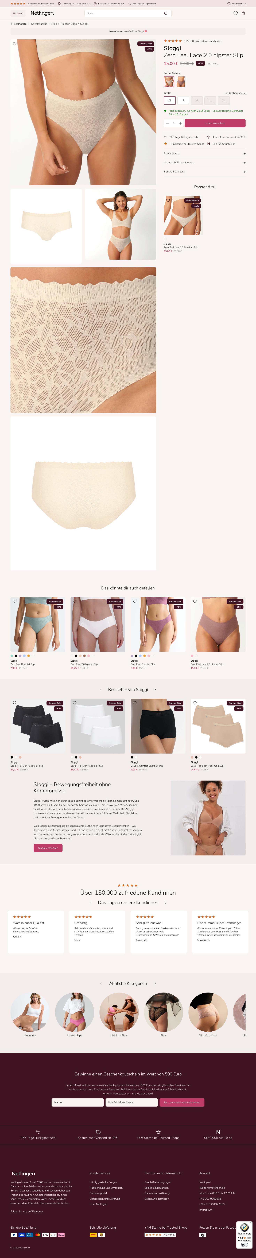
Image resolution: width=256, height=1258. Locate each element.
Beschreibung (172, 153)
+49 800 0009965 (210, 1199)
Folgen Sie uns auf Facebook (26, 1211)
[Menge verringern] (167, 123)
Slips (54, 24)
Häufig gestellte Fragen (103, 1182)
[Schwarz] (16, 655)
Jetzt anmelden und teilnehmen (182, 1102)
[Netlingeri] (42, 13)
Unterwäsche (39, 24)
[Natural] (165, 239)
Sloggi (84, 24)
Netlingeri (205, 1182)
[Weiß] (16, 757)
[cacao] (181, 81)
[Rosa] (88, 655)
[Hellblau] (24, 655)
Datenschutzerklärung (157, 1193)
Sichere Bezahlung (174, 171)
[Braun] (84, 655)
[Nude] (80, 655)
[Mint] (11, 655)
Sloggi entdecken (48, 848)
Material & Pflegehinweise (179, 162)
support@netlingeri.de (212, 1188)
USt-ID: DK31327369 (212, 1204)
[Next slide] (166, 903)
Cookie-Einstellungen (157, 1188)
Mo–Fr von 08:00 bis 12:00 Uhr (217, 1193)
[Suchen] (166, 13)
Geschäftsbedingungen (158, 1182)
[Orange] (28, 655)
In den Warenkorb (215, 123)
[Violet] (20, 655)
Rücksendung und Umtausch (106, 1188)
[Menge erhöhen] (180, 123)
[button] (128, 13)
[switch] (244, 1245)
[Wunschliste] (236, 13)
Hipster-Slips (68, 24)
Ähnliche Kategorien (128, 983)
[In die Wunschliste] (14, 43)
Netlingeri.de (24, 1247)
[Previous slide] (90, 903)
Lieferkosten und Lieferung (105, 1199)
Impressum (205, 1209)
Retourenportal (98, 1193)
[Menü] (250, 1223)
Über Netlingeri (98, 1204)
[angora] (169, 81)
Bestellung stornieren (157, 1199)
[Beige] (20, 757)
